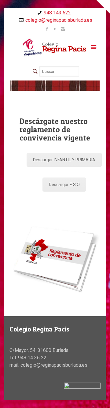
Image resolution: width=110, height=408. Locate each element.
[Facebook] (47, 29)
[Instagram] (63, 29)
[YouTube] (55, 29)
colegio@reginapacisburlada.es (58, 20)
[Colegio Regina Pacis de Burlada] (55, 47)
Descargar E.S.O (64, 184)
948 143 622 (57, 13)
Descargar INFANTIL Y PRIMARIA (64, 159)
